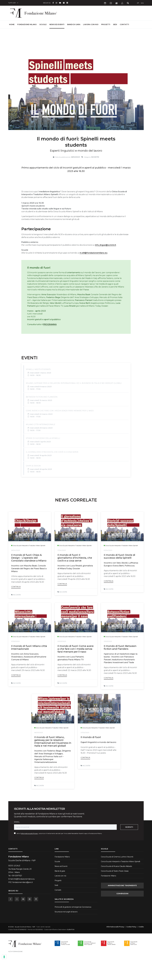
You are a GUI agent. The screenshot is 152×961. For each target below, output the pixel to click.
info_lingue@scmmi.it (105, 245)
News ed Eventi (56, 24)
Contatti (124, 24)
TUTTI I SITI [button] (12, 3)
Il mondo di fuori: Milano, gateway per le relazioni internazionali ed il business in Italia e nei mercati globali (52, 741)
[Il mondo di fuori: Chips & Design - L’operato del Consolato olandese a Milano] (29, 526)
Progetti (105, 24)
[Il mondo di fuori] (99, 708)
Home (11, 24)
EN (142, 3)
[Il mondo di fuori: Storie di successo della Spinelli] (122, 526)
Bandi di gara (73, 24)
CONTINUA (16, 587)
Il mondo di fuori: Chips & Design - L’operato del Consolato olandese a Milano (28, 558)
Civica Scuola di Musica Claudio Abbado (116, 866)
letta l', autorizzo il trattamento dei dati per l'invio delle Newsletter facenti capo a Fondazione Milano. (59, 833)
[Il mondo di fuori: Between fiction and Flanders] (122, 617)
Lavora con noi (90, 24)
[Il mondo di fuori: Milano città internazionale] (29, 617)
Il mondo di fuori (91, 737)
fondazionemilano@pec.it (22, 882)
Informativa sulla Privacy (29, 833)
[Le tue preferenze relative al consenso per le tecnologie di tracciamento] (4, 957)
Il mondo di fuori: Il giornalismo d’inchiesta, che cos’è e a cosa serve (74, 558)
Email (17, 822)
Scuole (43, 24)
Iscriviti (129, 827)
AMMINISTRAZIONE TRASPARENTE (122, 885)
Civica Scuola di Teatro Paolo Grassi (114, 871)
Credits (141, 927)
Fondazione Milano (27, 24)
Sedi (115, 24)
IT (138, 3)
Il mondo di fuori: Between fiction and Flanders (120, 647)
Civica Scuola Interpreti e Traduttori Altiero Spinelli (120, 861)
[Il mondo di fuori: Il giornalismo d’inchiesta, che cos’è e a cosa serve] (76, 526)
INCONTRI (17, 595)
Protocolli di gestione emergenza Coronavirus (73, 907)
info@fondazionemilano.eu (24, 879)
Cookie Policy (131, 927)
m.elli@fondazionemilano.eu (93, 253)
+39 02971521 (16, 876)
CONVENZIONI (122, 893)
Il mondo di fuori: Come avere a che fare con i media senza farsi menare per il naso (75, 649)
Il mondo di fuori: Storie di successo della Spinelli (119, 556)
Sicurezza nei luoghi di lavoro (66, 912)
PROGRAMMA (50, 324)
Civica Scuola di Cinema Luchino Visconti (117, 857)
